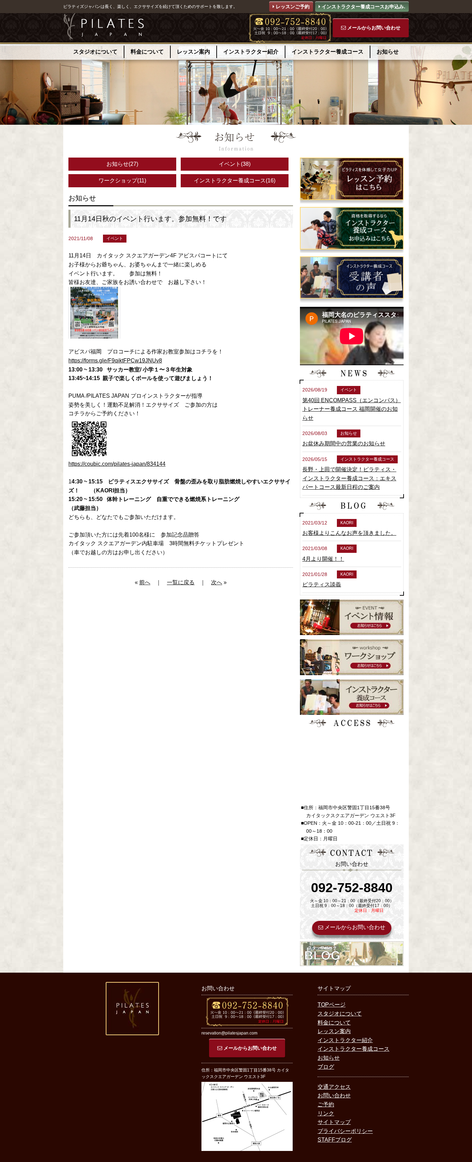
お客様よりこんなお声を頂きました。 (349, 533)
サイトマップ (334, 1122)
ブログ (326, 1067)
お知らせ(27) (122, 164)
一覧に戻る (181, 582)
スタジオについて (95, 52)
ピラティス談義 (321, 584)
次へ (216, 582)
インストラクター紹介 (251, 52)
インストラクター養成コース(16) (234, 180)
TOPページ (332, 1005)
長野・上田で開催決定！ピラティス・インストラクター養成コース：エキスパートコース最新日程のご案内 (349, 478)
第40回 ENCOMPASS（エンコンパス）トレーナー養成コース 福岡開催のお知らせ (351, 409)
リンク (326, 1113)
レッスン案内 (193, 52)
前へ (144, 582)
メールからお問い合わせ (373, 27)
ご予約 (326, 1104)
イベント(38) (235, 164)
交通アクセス (334, 1087)
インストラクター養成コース (328, 52)
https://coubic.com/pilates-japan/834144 (117, 464)
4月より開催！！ (323, 559)
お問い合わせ (334, 1095)
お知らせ (388, 52)
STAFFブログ (335, 1140)
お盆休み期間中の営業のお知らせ (343, 443)
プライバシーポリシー (345, 1131)
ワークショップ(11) (122, 180)
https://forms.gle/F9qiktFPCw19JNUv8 (115, 360)
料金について (147, 52)
